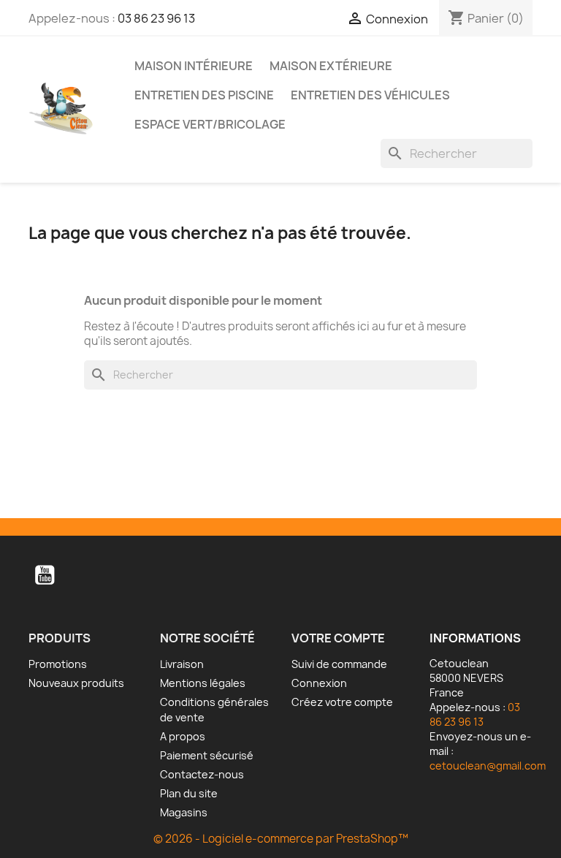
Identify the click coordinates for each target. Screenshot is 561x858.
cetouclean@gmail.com (488, 765)
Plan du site (189, 793)
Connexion (319, 683)
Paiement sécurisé (206, 755)
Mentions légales (202, 683)
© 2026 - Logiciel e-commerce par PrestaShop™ (280, 838)
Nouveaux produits (76, 683)
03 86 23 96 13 (156, 18)
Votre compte (338, 638)
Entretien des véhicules (370, 95)
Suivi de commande (339, 664)
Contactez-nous (202, 774)
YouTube (44, 575)
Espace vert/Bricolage (210, 124)
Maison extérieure (331, 66)
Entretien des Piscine (204, 95)
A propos (182, 736)
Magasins (183, 812)
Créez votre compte (342, 702)
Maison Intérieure (193, 66)
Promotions (57, 664)
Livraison (182, 664)
